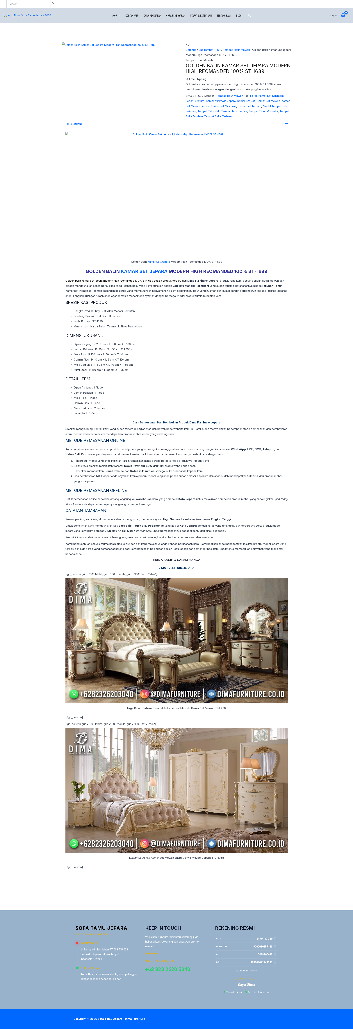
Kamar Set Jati (246, 101)
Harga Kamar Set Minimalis (267, 95)
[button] (118, 15)
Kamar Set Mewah (268, 101)
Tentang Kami (224, 15)
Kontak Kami (131, 15)
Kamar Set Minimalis (223, 106)
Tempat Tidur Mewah (236, 50)
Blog (239, 15)
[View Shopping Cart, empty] (343, 15)
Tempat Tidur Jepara (234, 111)
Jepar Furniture (195, 101)
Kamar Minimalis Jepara (221, 101)
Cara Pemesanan (152, 15)
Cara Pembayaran (175, 15)
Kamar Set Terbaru (249, 106)
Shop (114, 15)
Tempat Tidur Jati (208, 111)
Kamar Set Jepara (158, 261)
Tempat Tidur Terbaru (218, 116)
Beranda (191, 50)
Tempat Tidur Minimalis (263, 111)
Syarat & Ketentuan (201, 15)
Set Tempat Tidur (209, 50)
